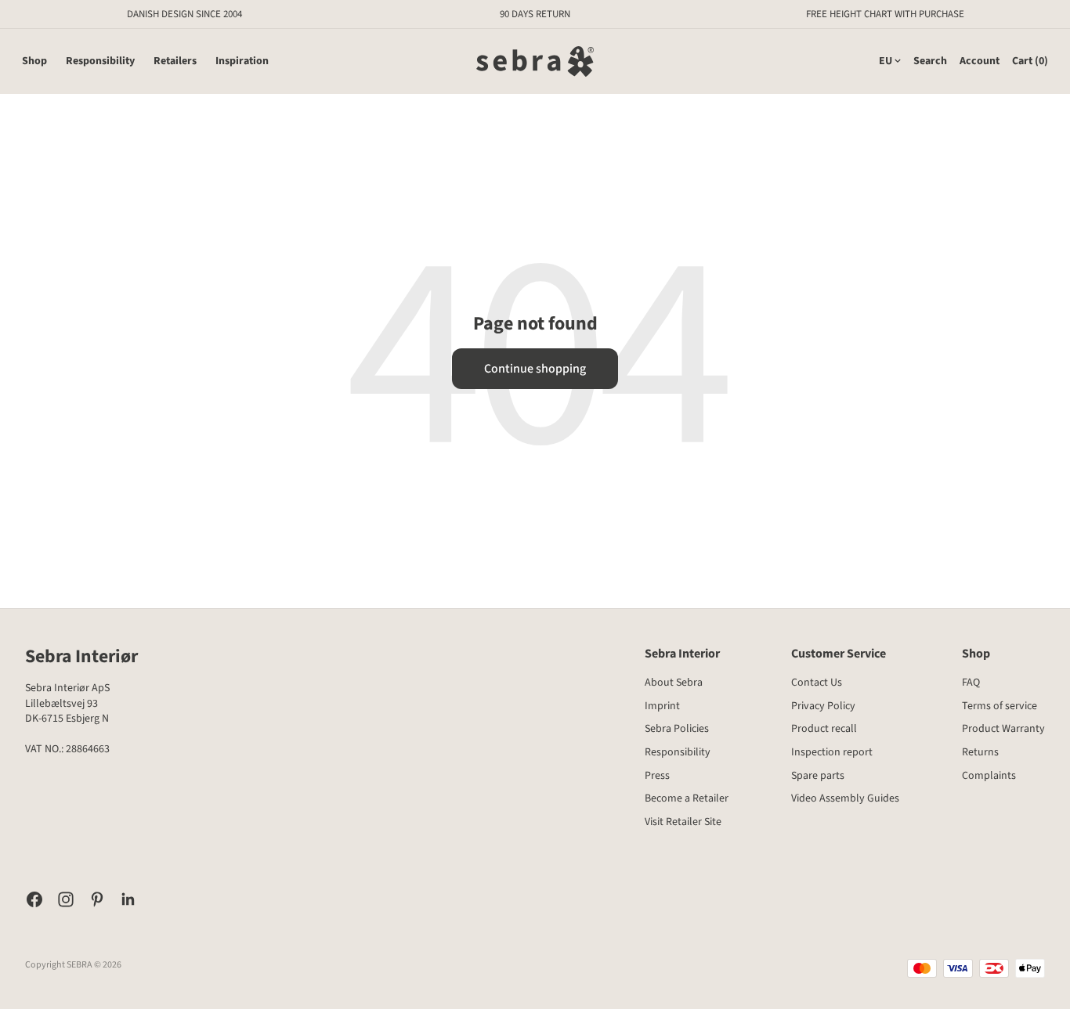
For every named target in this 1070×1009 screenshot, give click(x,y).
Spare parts (817, 776)
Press (657, 776)
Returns (980, 752)
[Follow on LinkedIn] (128, 899)
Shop (34, 61)
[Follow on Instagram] (65, 899)
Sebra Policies (677, 729)
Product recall (824, 729)
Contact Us (816, 682)
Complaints (989, 776)
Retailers (175, 61)
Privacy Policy (823, 706)
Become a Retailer (686, 798)
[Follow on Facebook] (34, 899)
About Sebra (674, 682)
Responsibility (100, 61)
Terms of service (999, 706)
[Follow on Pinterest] (97, 899)
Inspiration (242, 61)
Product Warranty (1003, 729)
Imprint (662, 706)
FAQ (971, 682)
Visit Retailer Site (683, 822)
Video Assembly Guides (845, 798)
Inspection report (832, 752)
